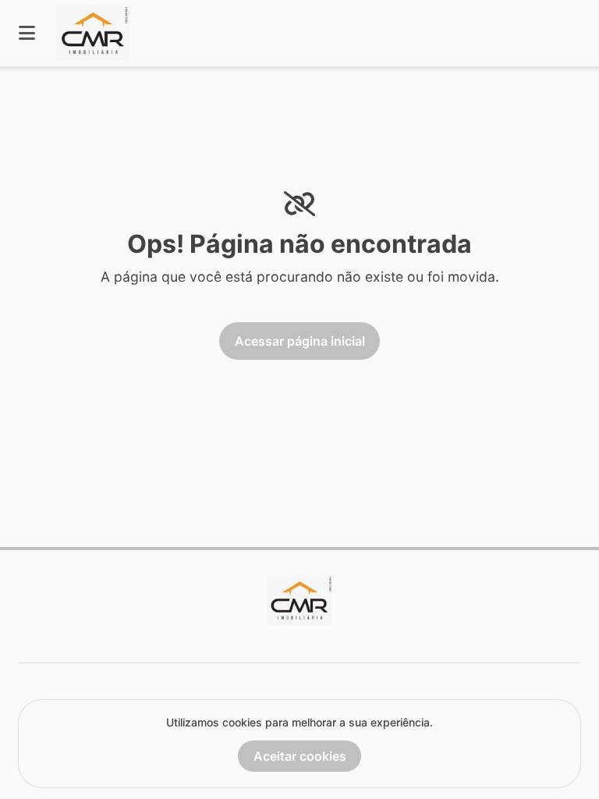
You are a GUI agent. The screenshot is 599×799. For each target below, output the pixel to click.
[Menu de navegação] (27, 33)
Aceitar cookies (299, 756)
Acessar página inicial (300, 341)
